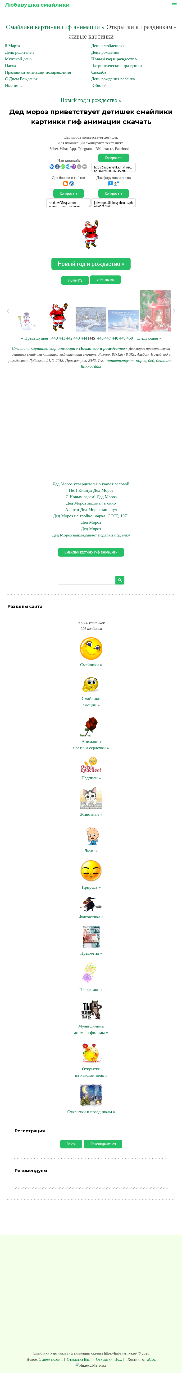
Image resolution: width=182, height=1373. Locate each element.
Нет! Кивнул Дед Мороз (91, 490)
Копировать (114, 158)
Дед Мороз (91, 522)
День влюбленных (108, 45)
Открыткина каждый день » (91, 1072)
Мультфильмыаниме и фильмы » (91, 1029)
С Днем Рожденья (21, 78)
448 (115, 338)
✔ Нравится (105, 280)
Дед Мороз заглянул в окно (91, 503)
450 (130, 338)
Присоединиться (103, 1144)
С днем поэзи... (51, 1359)
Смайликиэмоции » (91, 701)
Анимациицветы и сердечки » (91, 744)
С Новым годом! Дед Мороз (91, 496)
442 (69, 338)
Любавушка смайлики (37, 5)
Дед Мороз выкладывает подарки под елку (91, 535)
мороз (141, 360)
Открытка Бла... (79, 1359)
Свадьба (98, 72)
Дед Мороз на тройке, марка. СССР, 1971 (91, 516)
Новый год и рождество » (91, 100)
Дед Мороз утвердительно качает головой (91, 484)
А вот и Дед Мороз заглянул (91, 509)
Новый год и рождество (114, 59)
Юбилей (99, 85)
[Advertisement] (91, 425)
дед (151, 360)
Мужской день (18, 59)
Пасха (10, 65)
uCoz (151, 1359)
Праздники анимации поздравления (38, 72)
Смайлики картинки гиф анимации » (55, 27)
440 (54, 338)
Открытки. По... (109, 1359)
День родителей (19, 52)
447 (108, 338)
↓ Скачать (75, 280)
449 (122, 338)
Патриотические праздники (116, 65)
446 (100, 338)
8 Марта (12, 45)
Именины (14, 85)
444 (84, 338)
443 (76, 338)
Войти (71, 1144)
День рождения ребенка (113, 78)
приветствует (120, 360)
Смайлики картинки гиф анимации (43, 348)
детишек (164, 360)
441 (62, 338)
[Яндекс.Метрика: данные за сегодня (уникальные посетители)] (91, 1365)
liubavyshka (91, 366)
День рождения (105, 52)
